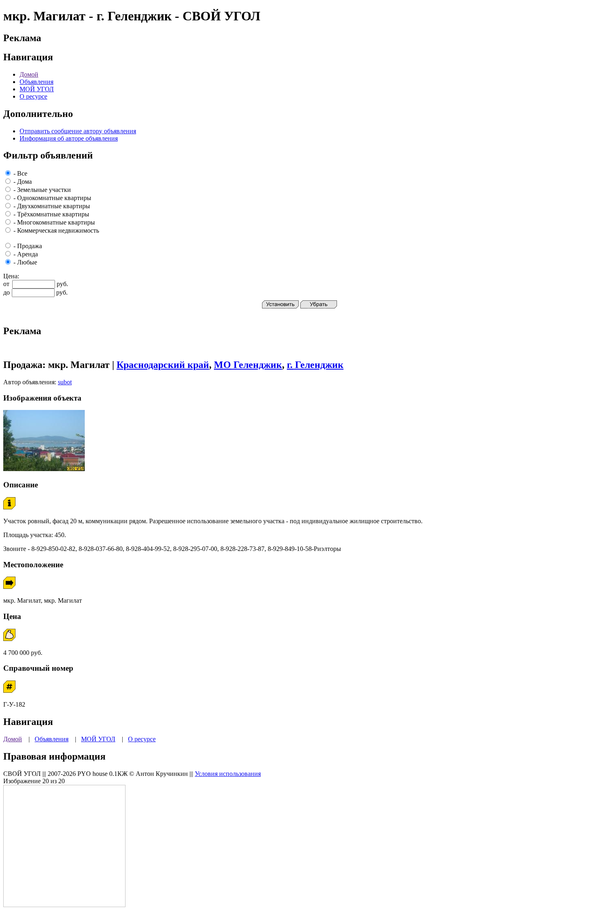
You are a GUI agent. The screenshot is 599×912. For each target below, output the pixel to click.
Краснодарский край (163, 364)
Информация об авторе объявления (69, 138)
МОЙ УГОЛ (37, 89)
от (6, 283)
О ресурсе (33, 96)
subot (65, 382)
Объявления (36, 81)
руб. (62, 283)
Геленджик (248, 364)
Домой (29, 74)
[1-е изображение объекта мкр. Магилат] (44, 468)
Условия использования (228, 773)
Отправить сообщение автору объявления (78, 131)
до (6, 292)
